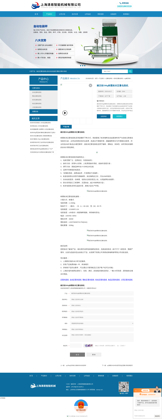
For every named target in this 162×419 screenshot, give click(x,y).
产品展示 (49, 14)
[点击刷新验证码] (88, 345)
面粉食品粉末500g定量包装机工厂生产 (41, 149)
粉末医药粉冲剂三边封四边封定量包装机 (42, 142)
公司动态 (88, 14)
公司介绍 (62, 14)
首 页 (36, 14)
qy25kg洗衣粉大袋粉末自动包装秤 (76, 365)
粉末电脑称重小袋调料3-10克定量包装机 (42, 129)
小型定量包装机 (36, 107)
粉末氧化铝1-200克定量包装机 (39, 126)
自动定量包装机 (36, 92)
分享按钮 (2, 398)
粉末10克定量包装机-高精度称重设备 (41, 136)
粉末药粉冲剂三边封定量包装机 (39, 145)
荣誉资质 (101, 14)
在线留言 (113, 14)
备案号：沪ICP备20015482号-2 (75, 387)
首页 (96, 78)
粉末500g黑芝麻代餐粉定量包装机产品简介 (43, 132)
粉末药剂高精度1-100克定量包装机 (40, 122)
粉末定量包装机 (118, 78)
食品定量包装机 (36, 103)
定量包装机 (109, 78)
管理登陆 (92, 389)
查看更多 (35, 111)
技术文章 (75, 14)
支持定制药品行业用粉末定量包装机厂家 (42, 152)
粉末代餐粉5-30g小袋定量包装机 (39, 139)
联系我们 (126, 14)
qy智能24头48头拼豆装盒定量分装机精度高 (120, 365)
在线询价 (104, 116)
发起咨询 (157, 416)
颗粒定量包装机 (36, 96)
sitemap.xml (99, 389)
